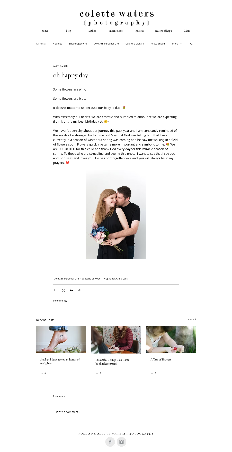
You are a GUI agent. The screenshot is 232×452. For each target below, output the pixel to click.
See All (192, 319)
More (175, 43)
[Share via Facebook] (54, 290)
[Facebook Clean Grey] (110, 442)
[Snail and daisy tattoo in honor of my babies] (61, 339)
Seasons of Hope (91, 278)
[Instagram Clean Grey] (121, 442)
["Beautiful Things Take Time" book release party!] (116, 340)
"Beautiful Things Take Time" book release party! (112, 361)
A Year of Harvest (160, 359)
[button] (191, 43)
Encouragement (78, 43)
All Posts (41, 43)
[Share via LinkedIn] (71, 290)
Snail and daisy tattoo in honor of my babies (60, 361)
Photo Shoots (158, 43)
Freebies (57, 43)
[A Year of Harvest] (171, 339)
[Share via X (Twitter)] (63, 290)
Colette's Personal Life (106, 43)
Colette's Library (135, 43)
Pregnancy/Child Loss (115, 278)
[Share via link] (79, 290)
